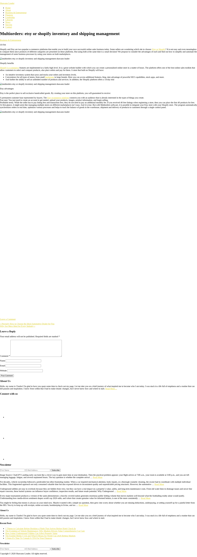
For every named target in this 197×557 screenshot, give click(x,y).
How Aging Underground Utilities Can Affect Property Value (31, 533)
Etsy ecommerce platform (58, 98)
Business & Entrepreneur (10, 40)
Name (2, 361)
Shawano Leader (7, 3)
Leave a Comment (8, 319)
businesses (49, 77)
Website (3, 370)
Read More (97, 477)
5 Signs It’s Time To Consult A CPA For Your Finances (28, 538)
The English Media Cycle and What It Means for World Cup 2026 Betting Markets (40, 536)
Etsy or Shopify (158, 49)
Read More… (111, 389)
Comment (5, 356)
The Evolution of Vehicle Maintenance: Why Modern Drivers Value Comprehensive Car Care (45, 531)
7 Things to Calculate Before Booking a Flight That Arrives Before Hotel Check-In (40, 528)
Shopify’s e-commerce (9, 68)
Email (2, 366)
